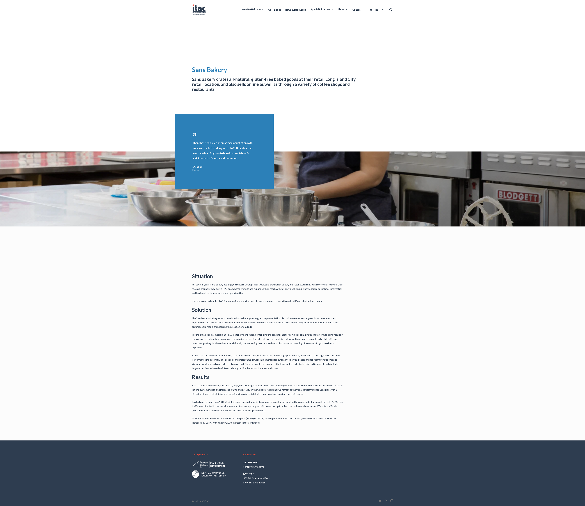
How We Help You (251, 9)
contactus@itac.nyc (253, 466)
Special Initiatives (320, 9)
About (341, 9)
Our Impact (274, 10)
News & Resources (295, 10)
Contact (357, 10)
